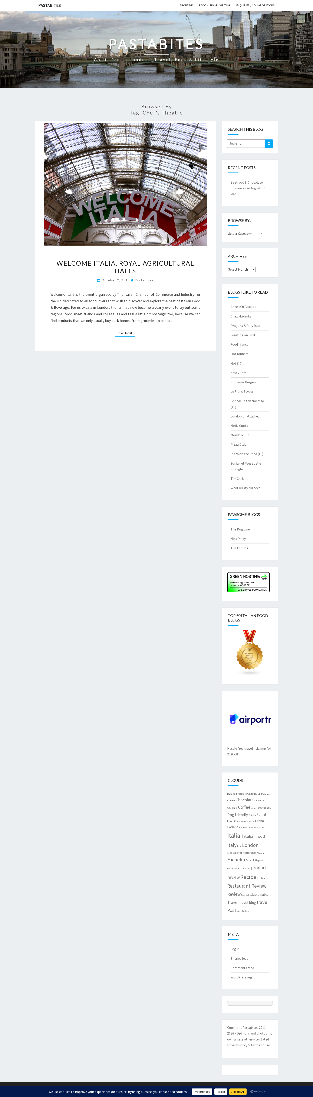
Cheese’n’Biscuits (243, 306)
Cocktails (232, 807)
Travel (232, 902)
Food (230, 821)
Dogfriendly (264, 807)
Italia (261, 827)
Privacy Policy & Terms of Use (248, 1045)
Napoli (259, 860)
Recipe (248, 876)
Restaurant (263, 878)
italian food (254, 836)
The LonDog (239, 548)
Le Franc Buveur (242, 391)
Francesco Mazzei (244, 821)
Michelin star (240, 859)
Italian (235, 835)
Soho (248, 895)
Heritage (243, 827)
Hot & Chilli (239, 363)
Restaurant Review (247, 886)
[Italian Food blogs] (250, 654)
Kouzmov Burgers (244, 382)
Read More (126, 333)
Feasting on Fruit (243, 335)
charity (266, 794)
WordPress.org (241, 977)
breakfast (241, 793)
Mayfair (260, 853)
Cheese (231, 800)
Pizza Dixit (238, 444)
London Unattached (245, 416)
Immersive (253, 827)
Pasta (241, 868)
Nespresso (232, 868)
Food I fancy (239, 344)
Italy (232, 845)
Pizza (247, 868)
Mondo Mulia (240, 435)
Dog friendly (237, 814)
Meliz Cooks (239, 425)
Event (261, 814)
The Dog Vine (240, 529)
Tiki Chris (237, 478)
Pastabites (49, 5)
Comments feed (242, 968)
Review (234, 894)
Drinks (252, 815)
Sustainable (259, 894)
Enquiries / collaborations (255, 5)
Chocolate (245, 799)
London (250, 845)
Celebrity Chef (255, 793)
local (239, 846)
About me (186, 5)
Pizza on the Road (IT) (247, 454)
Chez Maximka (241, 316)
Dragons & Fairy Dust (246, 325)
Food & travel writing (214, 5)
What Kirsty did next (245, 488)
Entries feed (239, 958)
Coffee (244, 807)
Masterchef (234, 853)
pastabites (144, 280)
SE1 (243, 894)
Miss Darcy (238, 538)
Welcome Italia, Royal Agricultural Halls (125, 267)
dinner (254, 808)
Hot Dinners (239, 354)
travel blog (247, 902)
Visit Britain (243, 911)
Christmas (259, 800)
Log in (235, 949)
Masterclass (249, 853)
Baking (231, 794)
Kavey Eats (238, 373)
